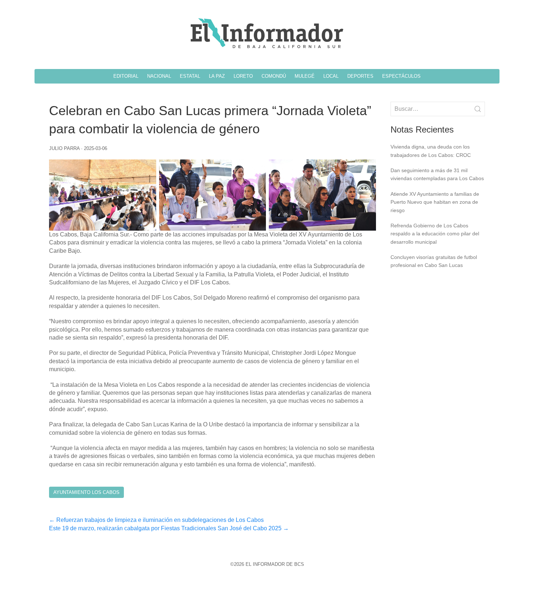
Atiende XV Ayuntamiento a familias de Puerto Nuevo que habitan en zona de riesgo (435, 202)
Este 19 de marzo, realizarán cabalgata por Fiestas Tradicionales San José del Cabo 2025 (169, 528)
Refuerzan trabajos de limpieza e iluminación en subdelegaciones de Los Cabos (156, 520)
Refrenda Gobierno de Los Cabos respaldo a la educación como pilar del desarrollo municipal (435, 234)
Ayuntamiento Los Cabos (86, 492)
